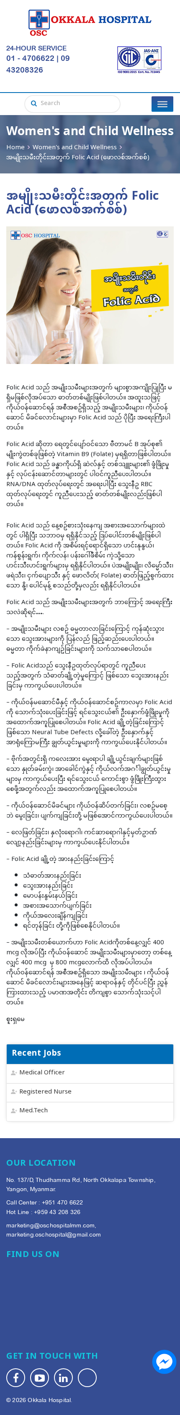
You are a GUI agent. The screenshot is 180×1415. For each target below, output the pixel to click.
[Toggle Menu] (162, 104)
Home (15, 148)
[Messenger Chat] (164, 1361)
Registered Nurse (45, 1092)
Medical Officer (42, 1073)
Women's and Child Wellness (75, 148)
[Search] (33, 104)
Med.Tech (33, 1111)
